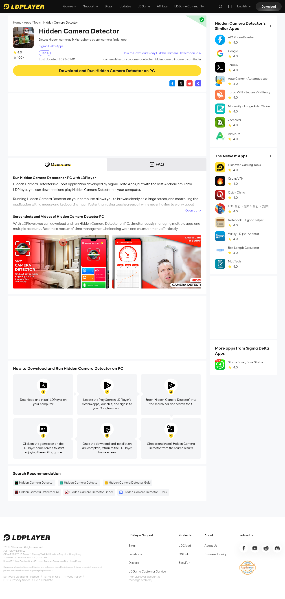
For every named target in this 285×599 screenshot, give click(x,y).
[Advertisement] (107, 124)
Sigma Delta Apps (51, 46)
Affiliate (162, 6)
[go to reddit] (266, 548)
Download (268, 6)
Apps (27, 22)
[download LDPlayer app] (230, 6)
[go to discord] (277, 548)
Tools (37, 22)
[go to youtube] (254, 548)
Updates (125, 6)
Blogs (108, 6)
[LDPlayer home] (23, 6)
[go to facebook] (243, 548)
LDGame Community (189, 6)
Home (17, 22)
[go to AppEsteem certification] (247, 567)
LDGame (144, 6)
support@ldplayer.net (41, 570)
